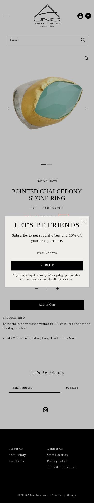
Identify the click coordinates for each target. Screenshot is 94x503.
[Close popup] (84, 221)
